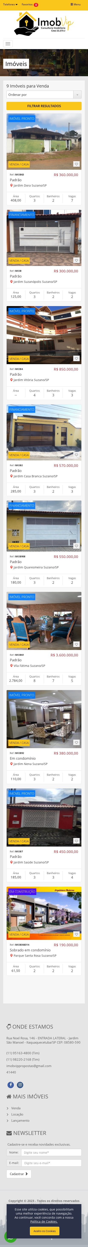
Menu (77, 4)
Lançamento (20, 1120)
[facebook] (10, 1084)
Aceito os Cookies (45, 1231)
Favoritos (27, 4)
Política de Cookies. (44, 1221)
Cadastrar (17, 1174)
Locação (17, 1114)
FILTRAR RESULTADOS (44, 106)
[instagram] (20, 1084)
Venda (16, 1108)
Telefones (9, 4)
